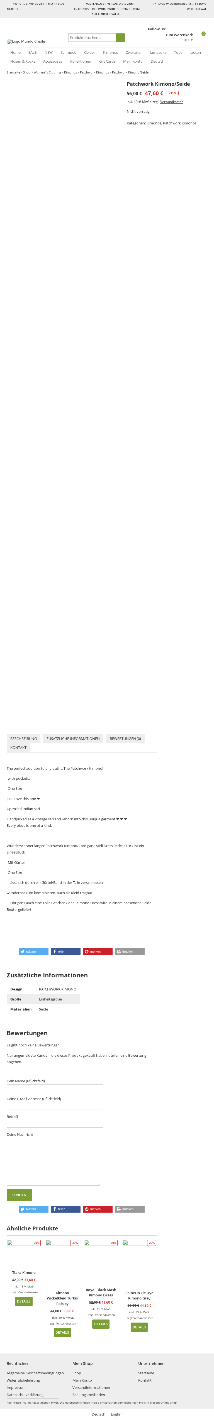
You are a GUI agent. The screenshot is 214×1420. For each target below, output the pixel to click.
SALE (32, 52)
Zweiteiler (134, 52)
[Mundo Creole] (37, 42)
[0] (201, 40)
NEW (49, 52)
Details (24, 1301)
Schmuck (68, 52)
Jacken (195, 52)
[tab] (23, 738)
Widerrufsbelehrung (23, 1380)
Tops (178, 52)
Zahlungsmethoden (88, 1394)
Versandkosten (171, 101)
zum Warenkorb (179, 35)
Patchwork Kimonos (94, 72)
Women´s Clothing (47, 72)
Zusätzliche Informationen (73, 738)
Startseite (13, 72)
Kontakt (18, 747)
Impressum (16, 1387)
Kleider (89, 52)
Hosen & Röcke (22, 61)
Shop (27, 72)
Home (15, 52)
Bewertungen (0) (125, 738)
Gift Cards (107, 61)
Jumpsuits (158, 52)
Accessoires (52, 61)
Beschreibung (23, 738)
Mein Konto (133, 61)
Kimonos (110, 52)
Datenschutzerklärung (25, 1394)
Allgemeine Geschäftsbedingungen (35, 1372)
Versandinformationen (91, 1387)
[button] (33, 951)
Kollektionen (80, 61)
